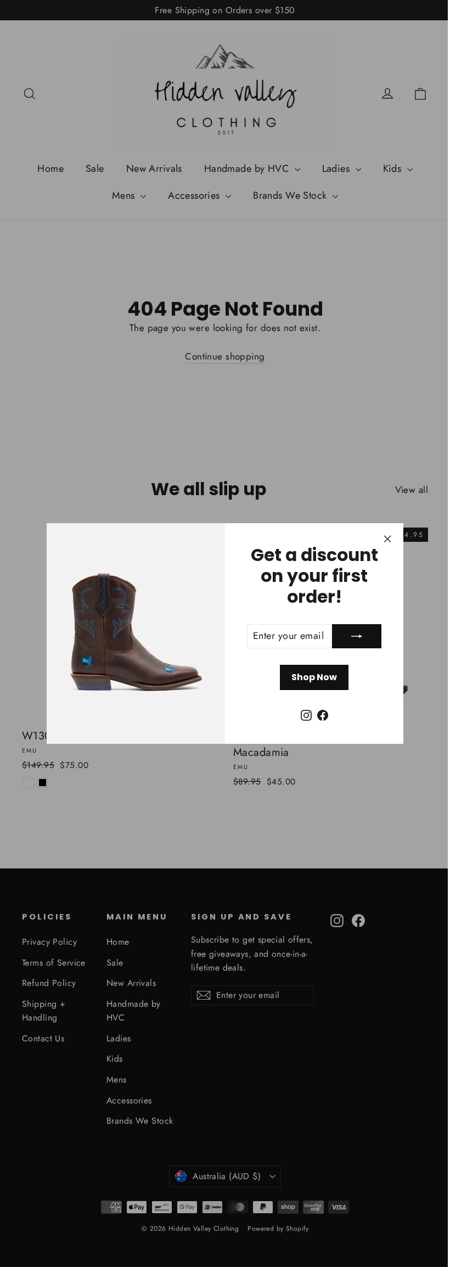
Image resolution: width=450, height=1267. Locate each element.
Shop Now (310, 677)
